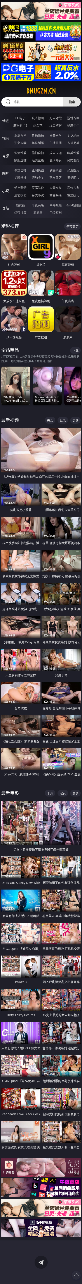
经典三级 (38, 160)
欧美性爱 (73, 153)
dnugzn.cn (41, 90)
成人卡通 (55, 153)
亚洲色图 (38, 170)
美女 (50, 420)
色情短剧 (55, 212)
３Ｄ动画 (73, 135)
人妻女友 (55, 188)
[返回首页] (76, 1275)
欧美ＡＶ (55, 135)
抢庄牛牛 (73, 125)
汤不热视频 (73, 205)
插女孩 (20, 205)
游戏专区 (73, 118)
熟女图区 (55, 178)
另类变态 (73, 160)
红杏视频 (20, 212)
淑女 (63, 793)
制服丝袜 (20, 160)
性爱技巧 (73, 195)
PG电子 (20, 118)
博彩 (5, 121)
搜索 (72, 102)
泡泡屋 (37, 212)
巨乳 (63, 420)
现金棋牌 (55, 125)
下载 (75, 350)
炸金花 (37, 125)
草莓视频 (55, 205)
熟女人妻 (20, 143)
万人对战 (55, 118)
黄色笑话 (55, 195)
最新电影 (10, 793)
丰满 (50, 793)
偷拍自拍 (38, 153)
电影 (5, 156)
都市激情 (20, 188)
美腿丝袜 (20, 178)
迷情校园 (20, 195)
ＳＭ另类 (73, 143)
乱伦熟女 (55, 160)
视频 (5, 138)
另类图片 (73, 178)
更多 (75, 420)
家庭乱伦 (38, 188)
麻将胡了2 (20, 125)
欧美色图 (55, 170)
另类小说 (38, 195)
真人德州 (38, 118)
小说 (5, 190)
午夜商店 (38, 205)
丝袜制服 (38, 143)
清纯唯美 (38, 178)
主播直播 (55, 143)
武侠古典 (73, 188)
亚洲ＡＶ (20, 135)
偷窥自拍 (20, 170)
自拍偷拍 (38, 135)
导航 (5, 208)
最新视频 (10, 420)
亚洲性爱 (20, 153)
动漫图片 (73, 170)
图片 (5, 173)
